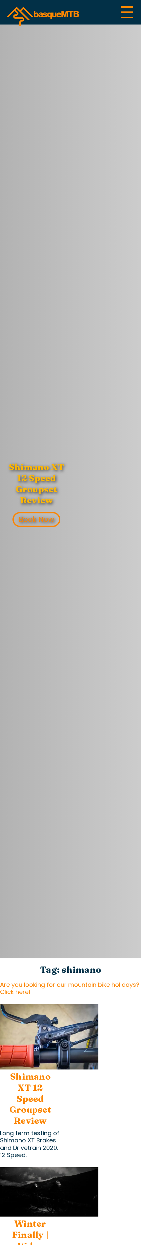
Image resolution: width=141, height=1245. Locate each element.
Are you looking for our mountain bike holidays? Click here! (69, 988)
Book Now (36, 519)
